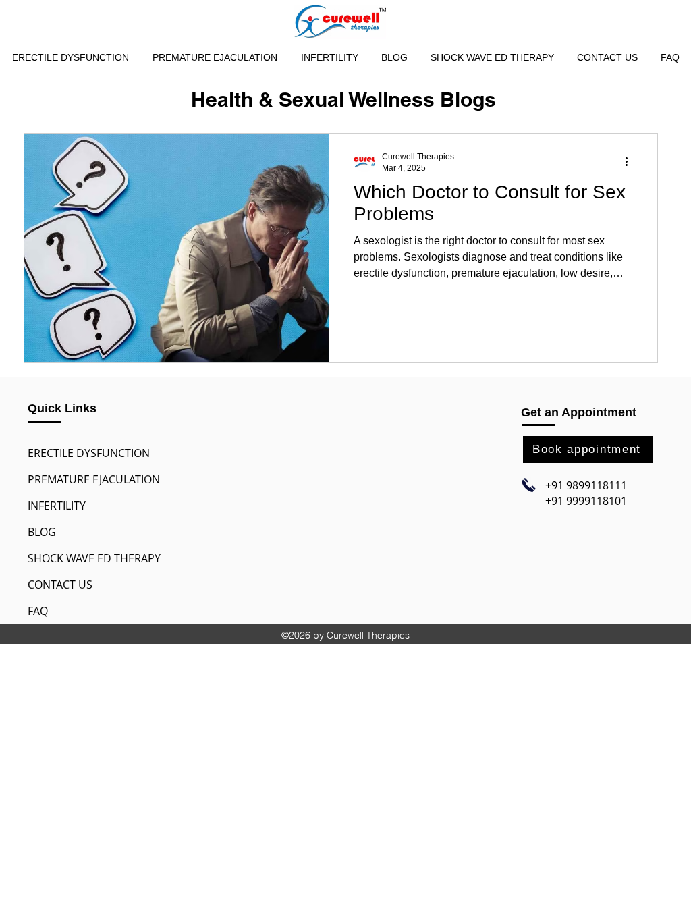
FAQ (38, 610)
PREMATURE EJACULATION (94, 479)
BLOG (42, 531)
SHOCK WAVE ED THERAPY (94, 558)
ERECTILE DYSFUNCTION (89, 452)
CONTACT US (60, 584)
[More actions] (631, 161)
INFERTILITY (57, 505)
